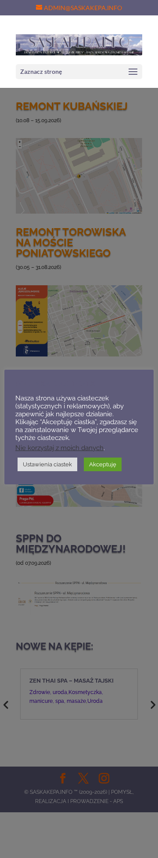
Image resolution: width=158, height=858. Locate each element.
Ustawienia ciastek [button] (47, 464)
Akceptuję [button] (102, 464)
